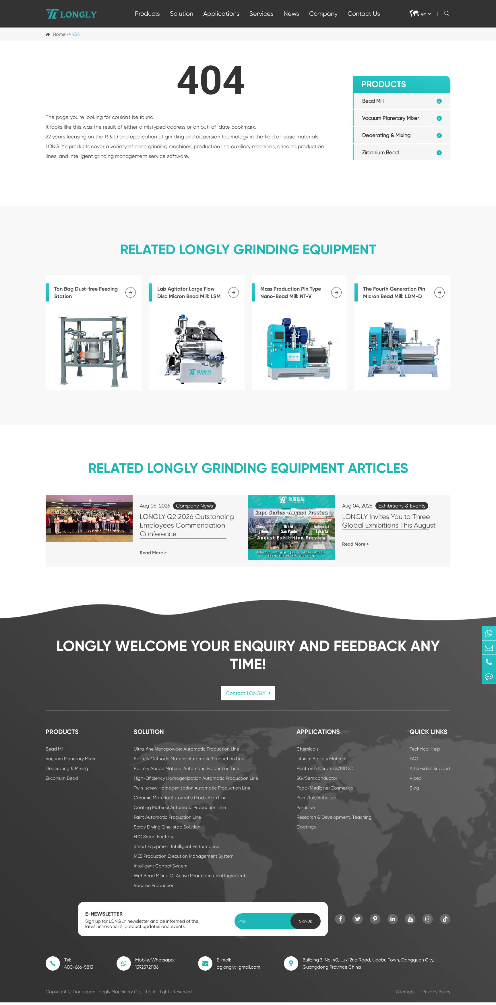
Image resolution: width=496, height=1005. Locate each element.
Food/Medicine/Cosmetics (325, 788)
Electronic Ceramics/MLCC (325, 768)
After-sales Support (430, 768)
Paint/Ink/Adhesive (316, 797)
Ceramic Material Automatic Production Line (180, 797)
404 (76, 34)
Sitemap (405, 991)
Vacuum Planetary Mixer (390, 118)
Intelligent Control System (160, 866)
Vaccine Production (154, 885)
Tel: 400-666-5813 (78, 963)
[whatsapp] (489, 633)
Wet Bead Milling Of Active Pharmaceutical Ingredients (190, 875)
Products (147, 13)
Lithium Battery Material (321, 758)
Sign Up (305, 921)
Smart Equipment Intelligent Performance (176, 846)
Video (416, 778)
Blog (414, 788)
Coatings (306, 827)
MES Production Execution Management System (184, 856)
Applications (221, 13)
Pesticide (306, 807)
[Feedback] (489, 676)
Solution (181, 13)
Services (261, 13)
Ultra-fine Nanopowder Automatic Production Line (186, 749)
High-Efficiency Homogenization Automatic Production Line (196, 778)
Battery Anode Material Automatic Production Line (186, 768)
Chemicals (307, 749)
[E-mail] (489, 647)
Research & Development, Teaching (334, 817)
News (291, 13)
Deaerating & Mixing (386, 135)
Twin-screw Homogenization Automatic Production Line (192, 788)
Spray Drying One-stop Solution (167, 827)
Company (323, 13)
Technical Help (425, 749)
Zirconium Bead (380, 152)
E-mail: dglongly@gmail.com (238, 963)
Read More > (153, 552)
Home (59, 34)
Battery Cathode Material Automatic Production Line (189, 758)
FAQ (414, 758)
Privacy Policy (436, 991)
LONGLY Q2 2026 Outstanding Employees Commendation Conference (187, 525)
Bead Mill (373, 101)
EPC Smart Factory (153, 836)
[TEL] (489, 662)
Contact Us (364, 13)
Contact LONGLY (246, 693)
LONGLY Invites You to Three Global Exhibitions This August (389, 521)
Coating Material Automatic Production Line (180, 807)
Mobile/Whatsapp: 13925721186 (155, 963)
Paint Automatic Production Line (167, 817)
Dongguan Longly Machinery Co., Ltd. (112, 991)
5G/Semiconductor (317, 778)
